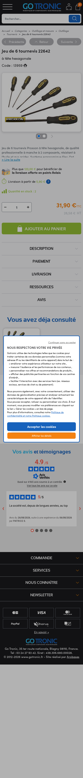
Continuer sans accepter (62, 342)
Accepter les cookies (41, 426)
